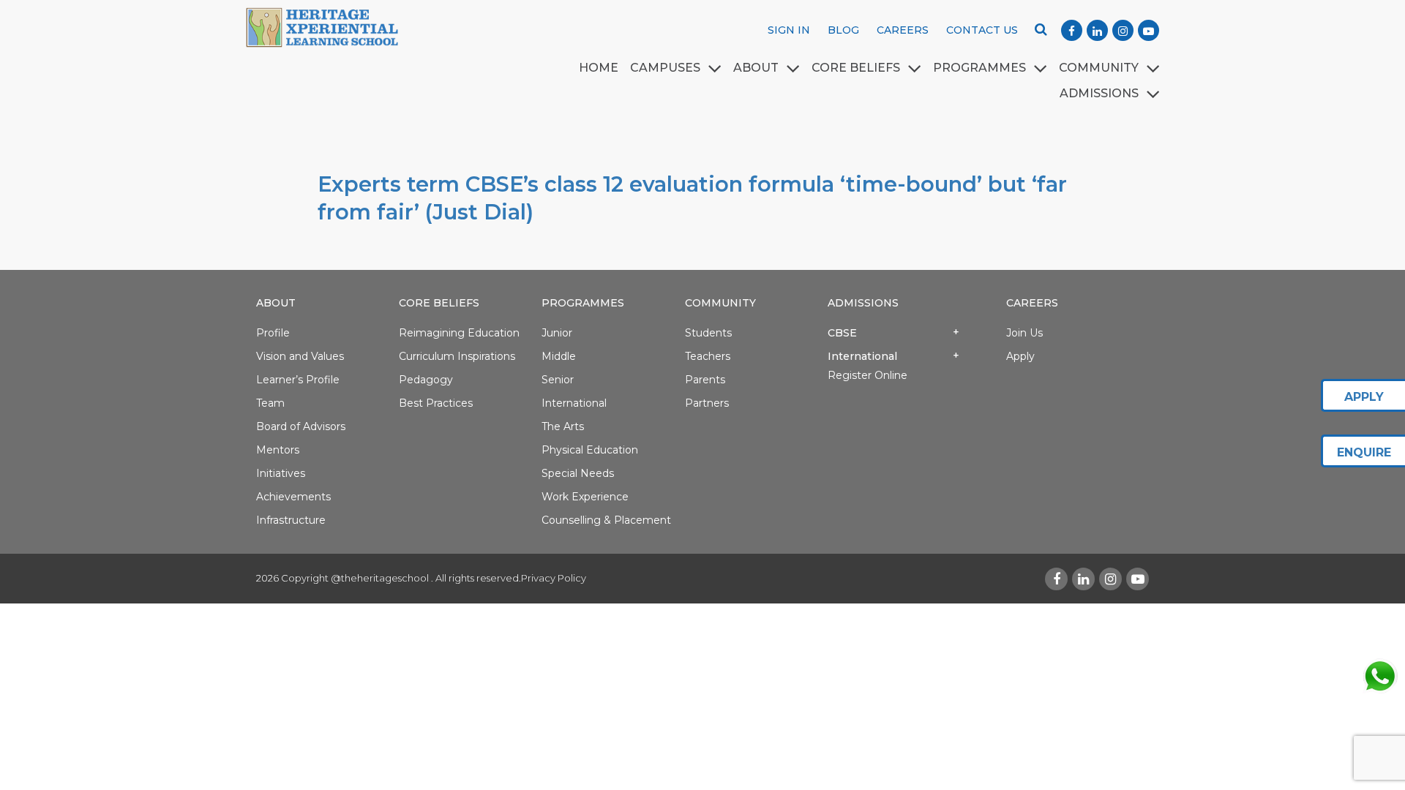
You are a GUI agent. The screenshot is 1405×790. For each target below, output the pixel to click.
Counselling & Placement (606, 520)
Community (1099, 68)
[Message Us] (1379, 675)
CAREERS (903, 30)
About (276, 302)
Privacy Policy (553, 578)
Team (270, 403)
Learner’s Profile (298, 379)
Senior (558, 379)
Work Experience (585, 496)
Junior (557, 332)
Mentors (277, 449)
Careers (1032, 302)
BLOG (843, 30)
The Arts (563, 426)
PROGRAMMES (979, 68)
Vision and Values (300, 356)
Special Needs (578, 473)
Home (598, 68)
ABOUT (756, 68)
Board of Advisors (300, 426)
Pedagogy (426, 379)
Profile (273, 332)
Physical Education (590, 449)
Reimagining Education (459, 332)
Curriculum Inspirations (457, 356)
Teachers (707, 356)
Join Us (1024, 332)
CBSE (842, 332)
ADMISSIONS (1099, 93)
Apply (1020, 356)
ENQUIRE (1364, 452)
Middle (559, 356)
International (574, 403)
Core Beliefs (856, 68)
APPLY (1364, 397)
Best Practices (436, 403)
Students (708, 332)
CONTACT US (982, 30)
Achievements (293, 496)
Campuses (665, 68)
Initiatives (280, 473)
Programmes (583, 302)
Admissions (863, 302)
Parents (705, 379)
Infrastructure (291, 520)
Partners (707, 403)
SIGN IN (789, 30)
